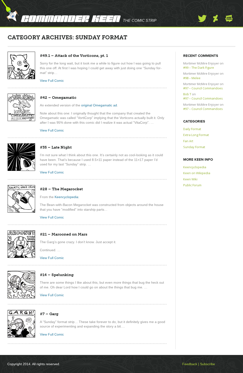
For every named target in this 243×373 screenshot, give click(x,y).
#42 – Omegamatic (58, 97)
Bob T (187, 94)
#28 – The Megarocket (61, 189)
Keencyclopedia (66, 197)
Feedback (189, 364)
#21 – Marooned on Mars (63, 234)
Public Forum (192, 185)
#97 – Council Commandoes (203, 88)
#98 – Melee (192, 78)
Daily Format (192, 129)
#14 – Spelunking (57, 275)
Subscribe (207, 364)
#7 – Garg (49, 314)
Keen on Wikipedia (196, 173)
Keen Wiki (190, 179)
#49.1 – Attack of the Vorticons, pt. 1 (74, 55)
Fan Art (188, 141)
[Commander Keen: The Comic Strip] (78, 11)
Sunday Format (194, 147)
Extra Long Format (196, 135)
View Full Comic (52, 80)
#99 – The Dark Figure (198, 67)
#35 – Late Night (56, 147)
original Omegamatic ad (99, 105)
